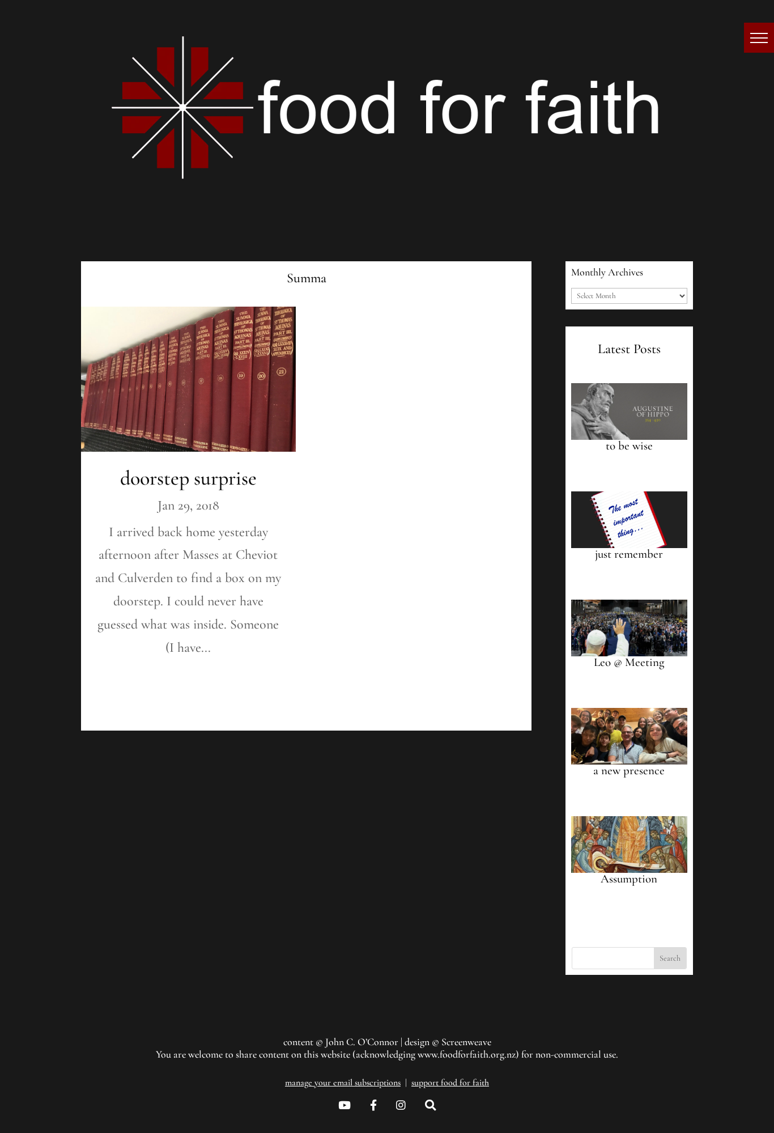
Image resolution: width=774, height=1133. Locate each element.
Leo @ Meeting (629, 662)
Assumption (629, 879)
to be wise (629, 446)
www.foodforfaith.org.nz (467, 1054)
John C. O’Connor (361, 1042)
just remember (629, 554)
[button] (759, 38)
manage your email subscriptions (343, 1082)
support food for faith (450, 1082)
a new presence (629, 770)
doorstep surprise (188, 478)
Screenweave (466, 1042)
